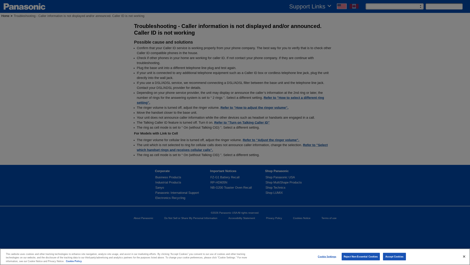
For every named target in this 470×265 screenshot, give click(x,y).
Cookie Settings (327, 256)
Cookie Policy (74, 261)
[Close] (464, 256)
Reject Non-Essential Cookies (361, 256)
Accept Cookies (394, 256)
